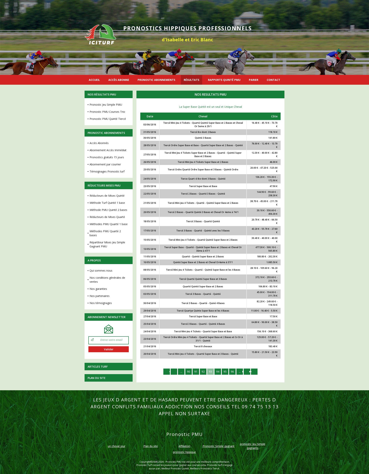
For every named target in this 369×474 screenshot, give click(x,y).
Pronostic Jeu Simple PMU (106, 104)
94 (217, 371)
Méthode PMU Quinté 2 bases (108, 210)
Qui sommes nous (101, 270)
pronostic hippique (184, 452)
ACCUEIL (94, 80)
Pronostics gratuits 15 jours (107, 157)
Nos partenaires (100, 296)
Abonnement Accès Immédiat (108, 150)
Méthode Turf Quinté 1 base (107, 203)
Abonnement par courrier (105, 164)
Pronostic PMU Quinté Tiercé (108, 119)
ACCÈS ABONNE (118, 80)
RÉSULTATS (191, 80)
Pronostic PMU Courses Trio (107, 112)
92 (203, 371)
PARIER (253, 80)
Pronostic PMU (174, 461)
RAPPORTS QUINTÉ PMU (224, 80)
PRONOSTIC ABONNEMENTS (156, 80)
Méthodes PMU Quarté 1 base (109, 224)
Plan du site (97, 378)
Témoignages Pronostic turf (107, 171)
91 (195, 371)
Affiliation (184, 446)
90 (188, 371)
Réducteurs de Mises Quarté (107, 217)
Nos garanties (98, 289)
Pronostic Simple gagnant (218, 446)
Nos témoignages (101, 303)
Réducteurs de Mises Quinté (107, 195)
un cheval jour (116, 446)
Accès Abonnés (99, 143)
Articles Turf (98, 366)
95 (225, 371)
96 (232, 371)
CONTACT (273, 80)
